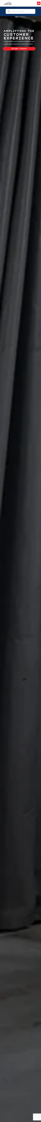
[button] (38, 3)
